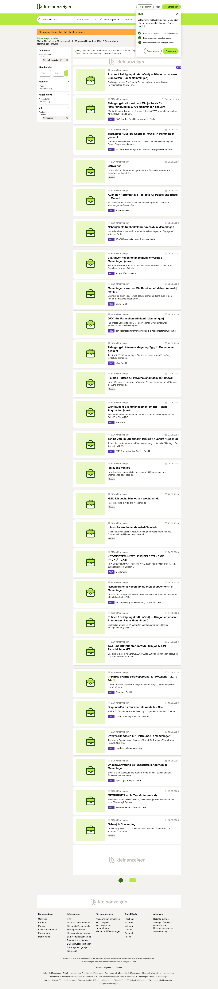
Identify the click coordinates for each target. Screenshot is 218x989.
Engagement (44, 933)
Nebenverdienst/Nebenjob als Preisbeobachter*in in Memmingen (140, 588)
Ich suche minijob (119, 467)
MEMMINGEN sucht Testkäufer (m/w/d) (132, 795)
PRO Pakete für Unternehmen (103, 926)
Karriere (42, 922)
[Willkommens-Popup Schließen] (177, 13)
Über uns (42, 918)
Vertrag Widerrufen (76, 929)
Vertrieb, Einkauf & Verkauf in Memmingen (131, 980)
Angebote (43, 99)
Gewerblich (43, 88)
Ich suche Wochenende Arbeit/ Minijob (132, 527)
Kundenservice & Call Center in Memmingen (101, 976)
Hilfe (69, 918)
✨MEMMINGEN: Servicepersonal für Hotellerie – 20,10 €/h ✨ (142, 678)
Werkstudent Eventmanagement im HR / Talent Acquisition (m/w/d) (137, 408)
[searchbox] (58, 19)
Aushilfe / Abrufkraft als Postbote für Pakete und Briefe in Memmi (143, 196)
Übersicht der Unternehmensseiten (163, 926)
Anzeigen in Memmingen (108, 983)
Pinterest (129, 933)
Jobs (42, 56)
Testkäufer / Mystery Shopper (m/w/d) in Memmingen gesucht (141, 135)
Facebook (129, 918)
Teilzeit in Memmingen (72, 973)
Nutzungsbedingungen (77, 947)
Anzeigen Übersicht (162, 922)
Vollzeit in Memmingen (52, 973)
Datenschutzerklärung (77, 940)
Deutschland (44, 112)
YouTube (129, 922)
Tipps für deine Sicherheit (79, 922)
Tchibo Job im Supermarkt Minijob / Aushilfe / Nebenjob (143, 439)
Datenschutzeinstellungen (79, 943)
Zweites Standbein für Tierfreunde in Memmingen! (139, 736)
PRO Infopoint (102, 922)
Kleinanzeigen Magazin (49, 929)
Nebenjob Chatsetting (121, 824)
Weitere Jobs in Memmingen (160, 980)
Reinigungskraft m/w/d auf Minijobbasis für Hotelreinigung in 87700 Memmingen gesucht (136, 105)
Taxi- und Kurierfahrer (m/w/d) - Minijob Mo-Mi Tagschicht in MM (137, 647)
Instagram (129, 925)
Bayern (43, 114)
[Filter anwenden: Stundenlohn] (66, 73)
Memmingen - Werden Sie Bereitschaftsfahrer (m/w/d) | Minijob (142, 289)
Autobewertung (160, 931)
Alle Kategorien (45, 54)
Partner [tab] (119, 967)
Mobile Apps (44, 936)
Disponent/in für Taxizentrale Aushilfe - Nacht (136, 707)
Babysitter (114, 166)
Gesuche (42, 101)
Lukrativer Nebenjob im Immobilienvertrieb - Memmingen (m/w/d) (136, 259)
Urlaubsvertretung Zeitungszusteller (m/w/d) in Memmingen (137, 766)
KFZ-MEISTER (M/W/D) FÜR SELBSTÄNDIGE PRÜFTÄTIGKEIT (136, 558)
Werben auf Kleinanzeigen (108, 931)
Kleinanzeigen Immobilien (108, 918)
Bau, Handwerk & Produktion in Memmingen (122, 973)
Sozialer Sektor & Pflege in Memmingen (60, 980)
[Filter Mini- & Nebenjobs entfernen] (67, 60)
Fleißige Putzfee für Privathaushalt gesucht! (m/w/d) (141, 378)
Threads (128, 929)
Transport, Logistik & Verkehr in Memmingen (95, 980)
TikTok (128, 936)
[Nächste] (132, 880)
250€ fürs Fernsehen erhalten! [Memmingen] (136, 318)
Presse (41, 925)
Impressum (72, 950)
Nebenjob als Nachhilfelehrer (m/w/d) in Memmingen (141, 227)
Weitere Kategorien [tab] (103, 967)
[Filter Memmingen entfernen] (67, 118)
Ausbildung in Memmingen (93, 973)
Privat (41, 86)
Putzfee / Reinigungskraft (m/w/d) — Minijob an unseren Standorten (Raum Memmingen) (143, 76)
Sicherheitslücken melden (79, 925)
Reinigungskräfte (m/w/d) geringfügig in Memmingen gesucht (141, 349)
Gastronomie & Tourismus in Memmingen (65, 976)
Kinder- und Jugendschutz (79, 933)
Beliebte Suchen (161, 918)
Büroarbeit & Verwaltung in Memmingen (158, 973)
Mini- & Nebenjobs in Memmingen (134, 976)
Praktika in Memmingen (158, 976)
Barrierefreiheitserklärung (79, 936)
